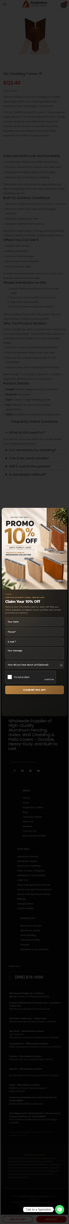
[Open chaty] (59, 1209)
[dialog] (34, 612)
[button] (63, 5)
